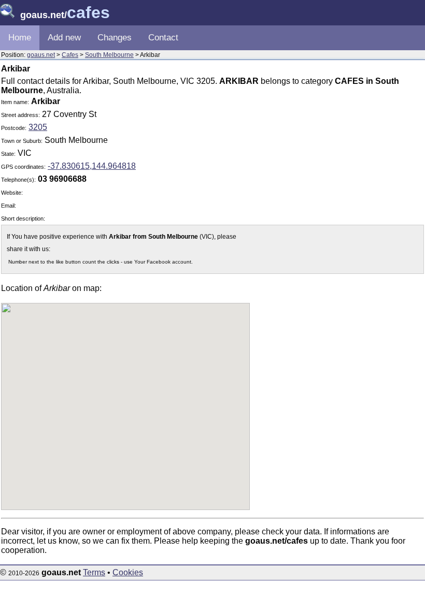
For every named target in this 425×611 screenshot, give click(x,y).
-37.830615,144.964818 (92, 166)
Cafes (70, 55)
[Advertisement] (336, 167)
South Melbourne (109, 55)
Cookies (127, 572)
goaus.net (41, 55)
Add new (64, 37)
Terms (94, 572)
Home (19, 37)
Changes (114, 37)
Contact (163, 37)
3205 (38, 127)
